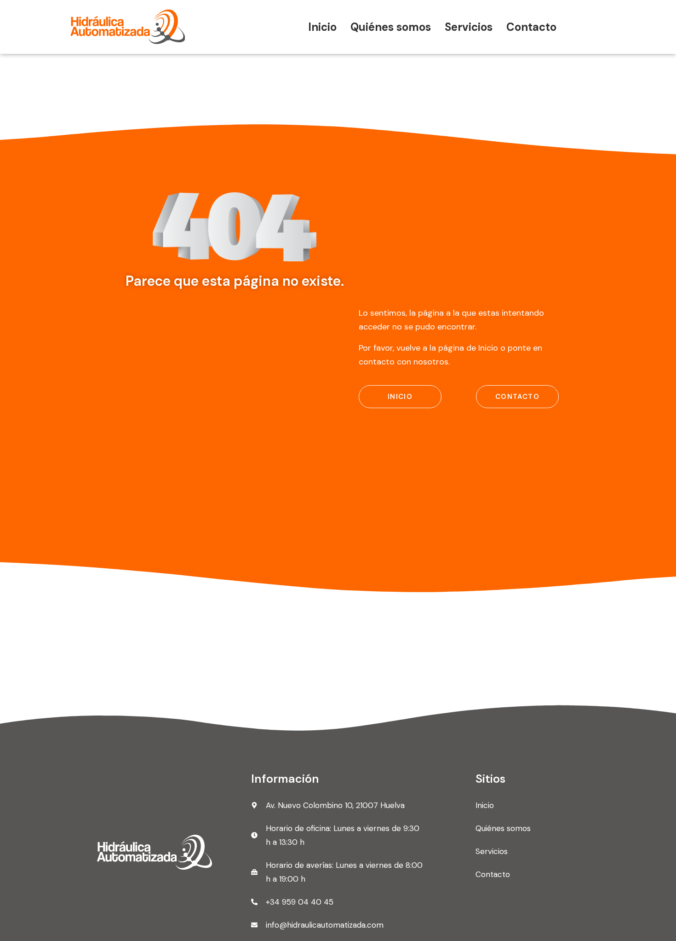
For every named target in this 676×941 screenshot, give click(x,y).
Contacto (531, 27)
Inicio (322, 27)
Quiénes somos (390, 27)
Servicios (469, 27)
